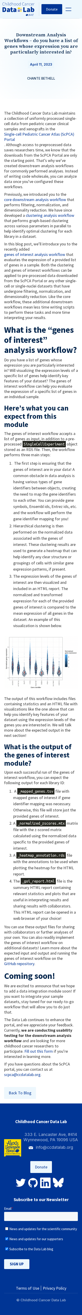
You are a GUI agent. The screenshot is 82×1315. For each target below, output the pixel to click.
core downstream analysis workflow (35, 199)
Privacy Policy (54, 1288)
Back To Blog (20, 1092)
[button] (68, 9)
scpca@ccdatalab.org (22, 1074)
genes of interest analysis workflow (34, 254)
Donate (52, 9)
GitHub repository (19, 963)
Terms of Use (27, 1288)
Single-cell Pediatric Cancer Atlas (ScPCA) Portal (39, 137)
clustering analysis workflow (50, 215)
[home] (21, 9)
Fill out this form (38, 1051)
